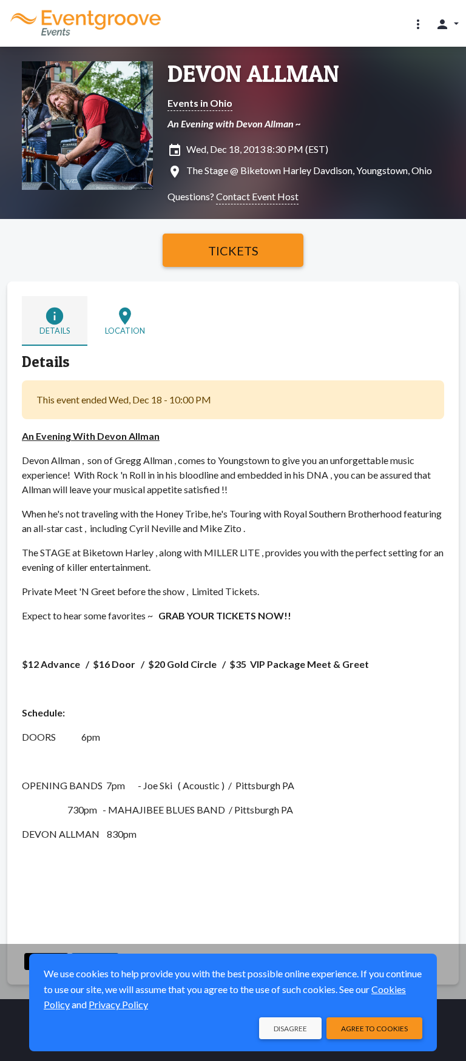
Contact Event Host (257, 196)
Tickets (233, 250)
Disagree (290, 1028)
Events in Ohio (199, 103)
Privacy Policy (118, 1004)
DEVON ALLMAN (253, 73)
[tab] (54, 320)
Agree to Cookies (374, 1028)
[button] (418, 23)
